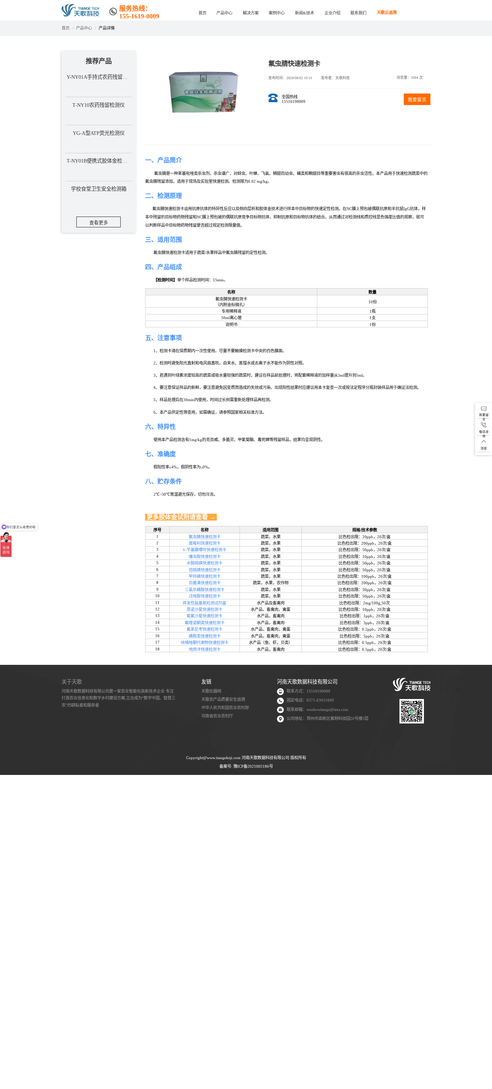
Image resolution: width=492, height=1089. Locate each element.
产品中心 (224, 13)
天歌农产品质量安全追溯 (223, 699)
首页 (202, 13)
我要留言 (417, 99)
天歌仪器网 (211, 691)
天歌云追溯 (387, 11)
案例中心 (277, 13)
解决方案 (251, 13)
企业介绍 (332, 13)
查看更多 (98, 222)
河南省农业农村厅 (217, 716)
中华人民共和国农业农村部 (225, 707)
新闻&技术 (304, 13)
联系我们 (358, 13)
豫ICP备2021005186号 (253, 766)
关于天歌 (72, 682)
